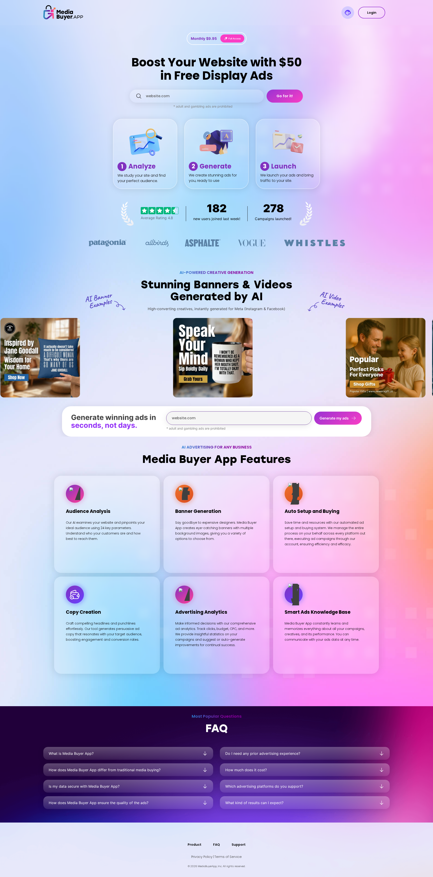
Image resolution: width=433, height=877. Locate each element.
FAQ (216, 844)
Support (239, 844)
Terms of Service (228, 856)
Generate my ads (334, 418)
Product (194, 844)
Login (371, 12)
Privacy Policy (201, 856)
